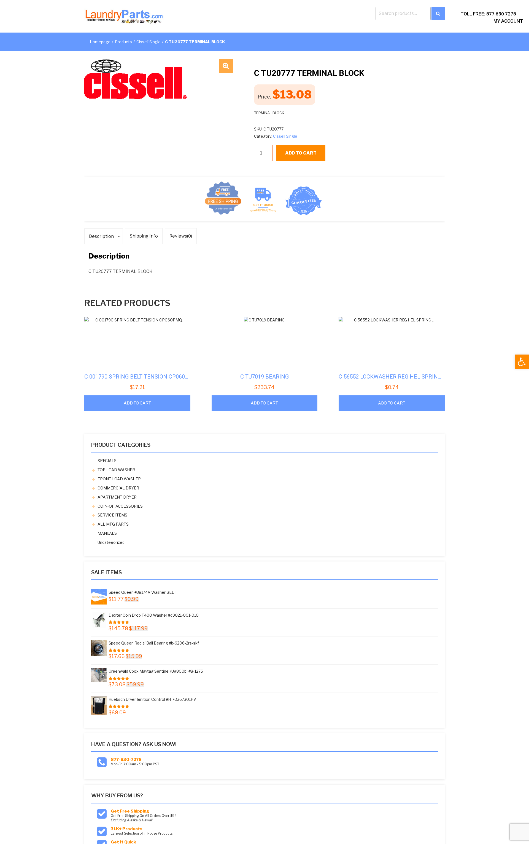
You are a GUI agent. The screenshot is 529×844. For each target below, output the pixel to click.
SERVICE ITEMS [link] (112, 515)
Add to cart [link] (137, 403)
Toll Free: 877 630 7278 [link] (488, 14)
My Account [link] (508, 21)
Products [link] (123, 41)
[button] (226, 66)
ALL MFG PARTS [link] (113, 524)
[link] (522, 362)
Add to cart (301, 153)
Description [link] (101, 236)
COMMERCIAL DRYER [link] (118, 488)
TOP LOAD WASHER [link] (116, 469)
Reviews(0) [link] (180, 236)
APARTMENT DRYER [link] (117, 497)
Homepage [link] (100, 41)
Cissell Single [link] (148, 41)
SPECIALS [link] (107, 460)
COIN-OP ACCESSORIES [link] (120, 506)
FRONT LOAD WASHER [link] (119, 478)
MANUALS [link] (107, 533)
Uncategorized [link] (111, 542)
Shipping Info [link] (144, 236)
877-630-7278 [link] (126, 759)
